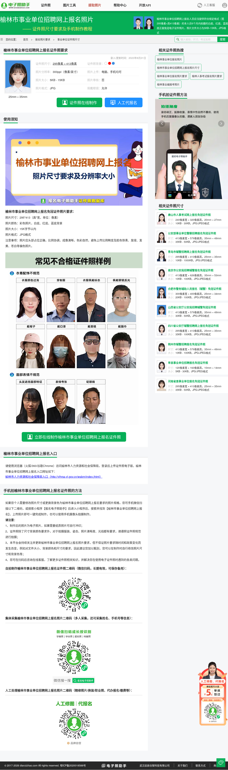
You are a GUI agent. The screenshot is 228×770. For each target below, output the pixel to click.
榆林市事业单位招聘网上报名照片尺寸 (178, 67)
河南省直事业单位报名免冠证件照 (188, 381)
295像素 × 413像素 (65, 64)
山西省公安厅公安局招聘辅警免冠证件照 (192, 307)
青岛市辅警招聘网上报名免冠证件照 (189, 252)
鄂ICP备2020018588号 (73, 765)
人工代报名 (127, 102)
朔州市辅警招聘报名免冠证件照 (186, 344)
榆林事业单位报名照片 (169, 59)
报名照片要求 (42, 39)
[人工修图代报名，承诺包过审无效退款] (213, 693)
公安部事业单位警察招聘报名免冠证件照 (192, 233)
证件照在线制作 (83, 102)
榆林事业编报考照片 (168, 84)
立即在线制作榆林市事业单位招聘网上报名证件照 (78, 437)
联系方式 (201, 765)
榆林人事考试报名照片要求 (207, 76)
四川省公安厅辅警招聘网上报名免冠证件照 (193, 326)
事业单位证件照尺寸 (68, 39)
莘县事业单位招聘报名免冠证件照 (188, 363)
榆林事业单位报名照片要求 (172, 76)
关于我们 (183, 765)
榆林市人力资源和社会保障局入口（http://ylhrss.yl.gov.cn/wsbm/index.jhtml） (53, 477)
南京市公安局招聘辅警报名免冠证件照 (190, 270)
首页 (25, 39)
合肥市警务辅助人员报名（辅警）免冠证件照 (194, 289)
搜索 (223, 39)
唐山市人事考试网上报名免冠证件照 (189, 215)
